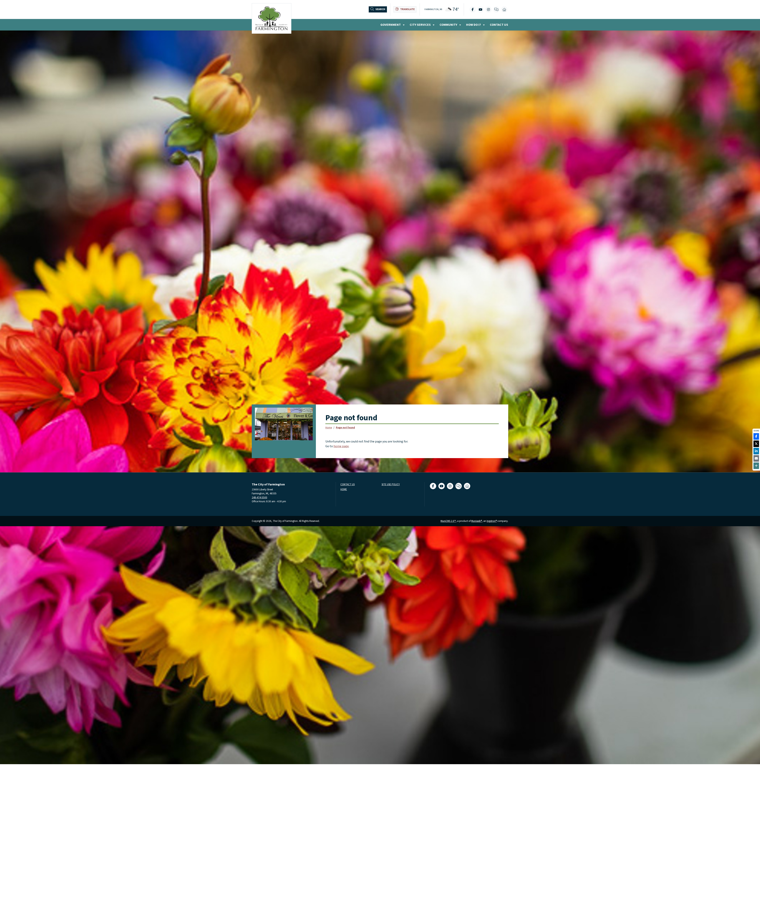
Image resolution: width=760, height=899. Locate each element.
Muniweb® (476, 521)
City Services (420, 25)
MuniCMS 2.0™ (448, 521)
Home (328, 427)
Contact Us (499, 25)
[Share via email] (756, 458)
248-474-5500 (259, 497)
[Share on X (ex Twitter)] (756, 443)
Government (390, 25)
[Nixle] (496, 9)
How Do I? (474, 25)
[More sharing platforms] (756, 465)
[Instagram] (488, 9)
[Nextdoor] (504, 9)
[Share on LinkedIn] (756, 451)
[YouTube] (480, 9)
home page (341, 446)
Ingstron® (492, 521)
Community (449, 25)
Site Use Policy (391, 484)
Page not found (345, 427)
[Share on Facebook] (756, 436)
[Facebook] (472, 9)
